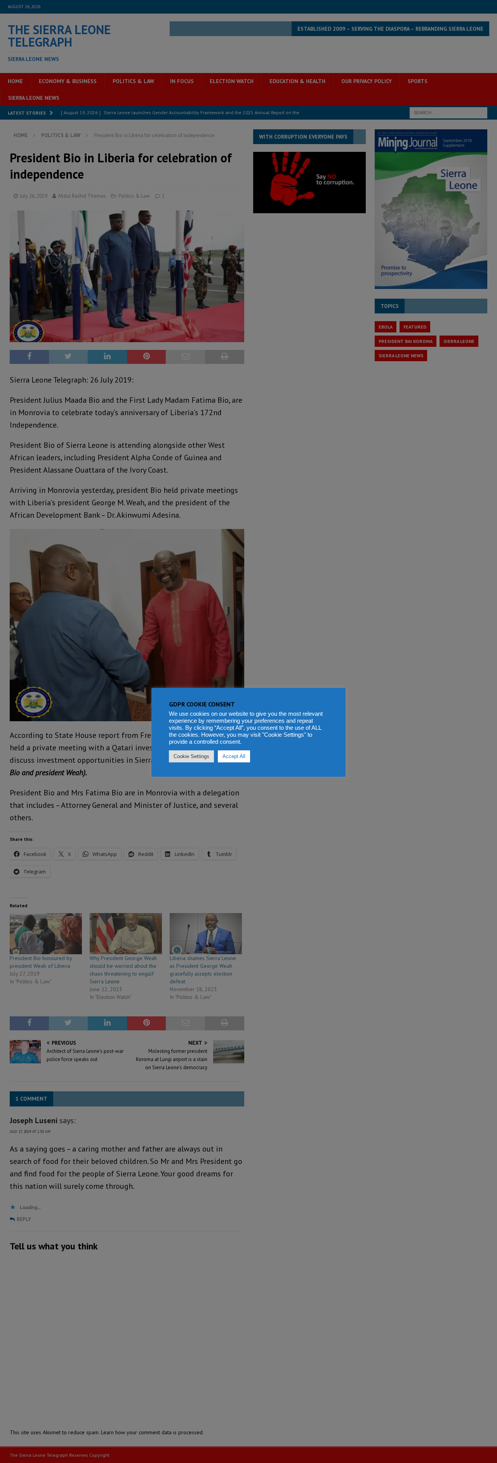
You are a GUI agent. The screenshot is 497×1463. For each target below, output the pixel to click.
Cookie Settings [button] (191, 756)
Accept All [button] (233, 756)
